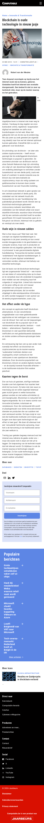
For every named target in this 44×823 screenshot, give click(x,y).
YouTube (9, 773)
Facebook (10, 759)
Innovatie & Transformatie (20, 15)
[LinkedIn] (9, 477)
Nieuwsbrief (7, 748)
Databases (7, 467)
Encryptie (28, 467)
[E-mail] (4, 477)
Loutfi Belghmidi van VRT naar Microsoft (11, 628)
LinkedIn (9, 768)
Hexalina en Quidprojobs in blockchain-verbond (29, 678)
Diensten (18, 467)
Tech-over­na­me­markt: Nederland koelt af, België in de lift (11, 645)
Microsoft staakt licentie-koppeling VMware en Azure (10, 610)
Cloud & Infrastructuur (28, 673)
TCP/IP (38, 467)
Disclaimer (6, 794)
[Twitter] (13, 477)
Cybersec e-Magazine (11, 715)
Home (4, 15)
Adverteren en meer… (11, 727)
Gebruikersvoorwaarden (12, 800)
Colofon (5, 710)
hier (21, 536)
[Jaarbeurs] (22, 818)
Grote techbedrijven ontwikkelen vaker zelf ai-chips (11, 571)
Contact (5, 743)
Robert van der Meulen (20, 72)
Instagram (10, 777)
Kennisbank (7, 701)
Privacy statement (10, 806)
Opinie (5, 65)
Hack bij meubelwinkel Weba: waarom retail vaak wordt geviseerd (11, 590)
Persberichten (8, 732)
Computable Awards (10, 705)
